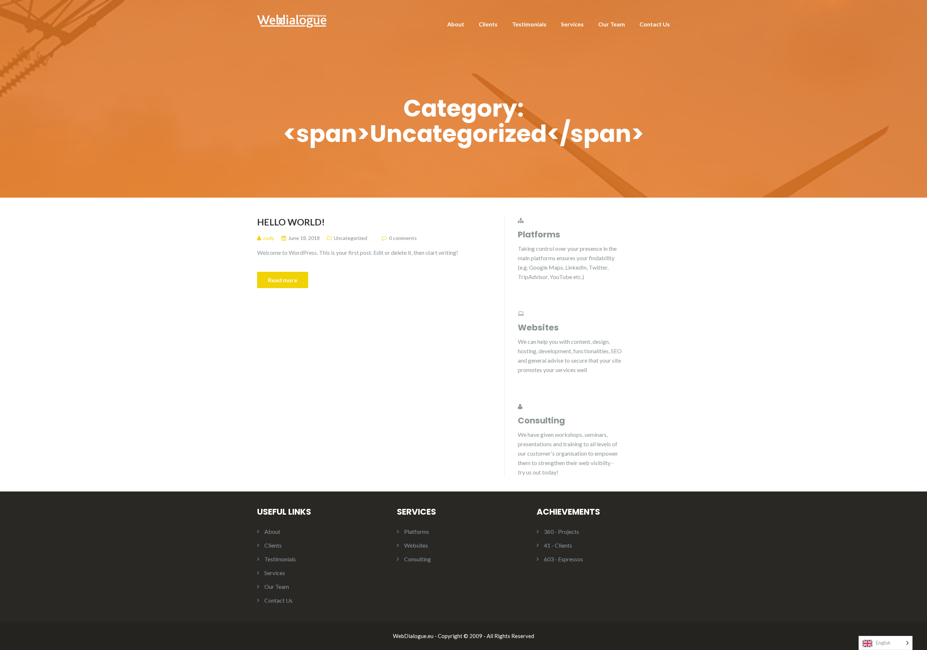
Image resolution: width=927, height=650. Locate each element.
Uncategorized (350, 238)
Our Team (611, 24)
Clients (488, 24)
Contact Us (654, 24)
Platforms (416, 531)
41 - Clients (558, 545)
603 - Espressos (563, 559)
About (455, 24)
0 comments (403, 238)
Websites (416, 545)
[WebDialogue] (291, 20)
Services (572, 24)
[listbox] (886, 643)
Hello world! (291, 221)
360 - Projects (561, 531)
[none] (886, 643)
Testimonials (529, 24)
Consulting (417, 559)
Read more (282, 280)
